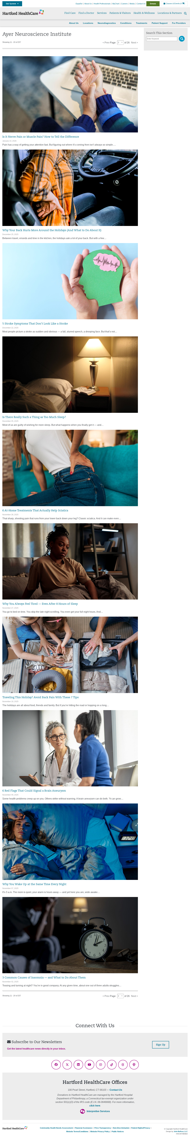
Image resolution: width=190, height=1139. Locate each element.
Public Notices (118, 1132)
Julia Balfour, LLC (181, 1131)
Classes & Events (172, 4)
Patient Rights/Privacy (140, 1128)
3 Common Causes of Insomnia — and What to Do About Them (44, 977)
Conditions (126, 23)
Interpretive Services (98, 1111)
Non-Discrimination (121, 1128)
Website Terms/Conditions (77, 1132)
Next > (134, 42)
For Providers (179, 23)
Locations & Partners (170, 13)
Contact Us (141, 4)
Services (102, 13)
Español (79, 4)
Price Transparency (102, 1128)
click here (94, 1105)
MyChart (115, 4)
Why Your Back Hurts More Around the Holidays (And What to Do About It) (51, 230)
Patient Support (160, 23)
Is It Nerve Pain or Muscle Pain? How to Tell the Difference (40, 137)
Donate (153, 4)
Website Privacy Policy (100, 1132)
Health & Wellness (144, 13)
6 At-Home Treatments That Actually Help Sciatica (35, 510)
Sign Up (160, 1045)
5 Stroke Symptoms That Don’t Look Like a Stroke (35, 323)
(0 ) (182, 4)
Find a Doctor (86, 13)
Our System (11, 4)
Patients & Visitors (120, 13)
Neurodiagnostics (107, 23)
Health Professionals (102, 4)
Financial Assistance (83, 1128)
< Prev (106, 42)
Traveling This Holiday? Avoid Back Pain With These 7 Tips (40, 697)
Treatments (141, 23)
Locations (88, 23)
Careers (124, 4)
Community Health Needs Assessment (56, 1128)
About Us (88, 4)
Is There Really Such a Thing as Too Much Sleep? (34, 417)
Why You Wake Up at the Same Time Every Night (34, 884)
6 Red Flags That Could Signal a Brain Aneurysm (34, 791)
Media (132, 4)
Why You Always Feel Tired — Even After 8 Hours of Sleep (40, 604)
